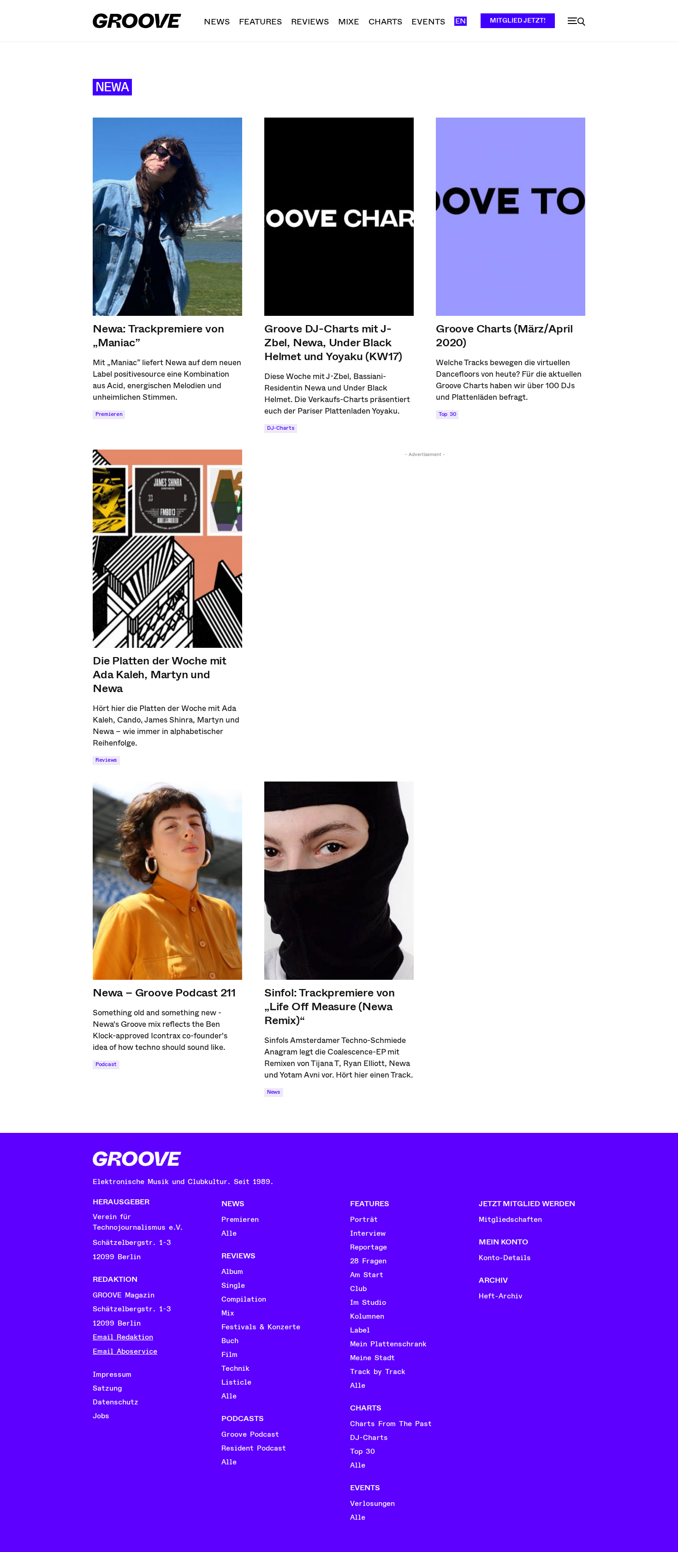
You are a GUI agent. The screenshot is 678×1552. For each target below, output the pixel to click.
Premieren (108, 414)
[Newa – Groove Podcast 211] (167, 881)
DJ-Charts (280, 428)
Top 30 (447, 414)
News (273, 1092)
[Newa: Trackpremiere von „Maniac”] (167, 217)
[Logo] (137, 20)
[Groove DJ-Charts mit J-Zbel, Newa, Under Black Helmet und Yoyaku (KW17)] (339, 217)
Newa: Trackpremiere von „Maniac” (158, 335)
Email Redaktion (123, 1337)
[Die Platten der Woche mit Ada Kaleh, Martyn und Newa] (167, 549)
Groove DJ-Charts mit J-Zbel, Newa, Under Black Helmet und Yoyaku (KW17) (333, 342)
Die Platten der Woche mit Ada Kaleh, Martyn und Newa (159, 674)
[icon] (576, 21)
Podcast (106, 1064)
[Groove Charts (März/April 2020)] (510, 217)
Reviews (106, 760)
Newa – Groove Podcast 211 (164, 993)
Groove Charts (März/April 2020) (504, 335)
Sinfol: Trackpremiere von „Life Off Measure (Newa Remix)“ (329, 1006)
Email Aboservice (125, 1351)
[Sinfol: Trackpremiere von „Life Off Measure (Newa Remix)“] (339, 881)
